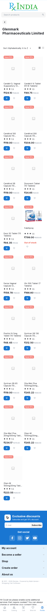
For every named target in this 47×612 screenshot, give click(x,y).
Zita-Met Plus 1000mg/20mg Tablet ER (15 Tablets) (30, 384)
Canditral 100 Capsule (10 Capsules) (10, 134)
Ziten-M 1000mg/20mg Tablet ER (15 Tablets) (30, 434)
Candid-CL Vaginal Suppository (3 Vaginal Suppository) (12, 85)
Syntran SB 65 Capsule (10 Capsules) (10, 384)
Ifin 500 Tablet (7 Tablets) (32, 284)
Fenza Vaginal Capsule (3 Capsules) (10, 284)
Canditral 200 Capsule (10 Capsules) (30, 134)
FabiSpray (29, 228)
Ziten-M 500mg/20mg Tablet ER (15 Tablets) (13, 484)
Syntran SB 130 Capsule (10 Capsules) (31, 334)
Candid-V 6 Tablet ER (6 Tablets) (32, 85)
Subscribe (36, 525)
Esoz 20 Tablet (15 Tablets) (12, 234)
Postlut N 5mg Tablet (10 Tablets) (12, 334)
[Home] (4, 22)
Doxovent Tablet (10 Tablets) (32, 184)
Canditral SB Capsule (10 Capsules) (9, 184)
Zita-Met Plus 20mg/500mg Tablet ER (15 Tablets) (13, 434)
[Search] (43, 15)
